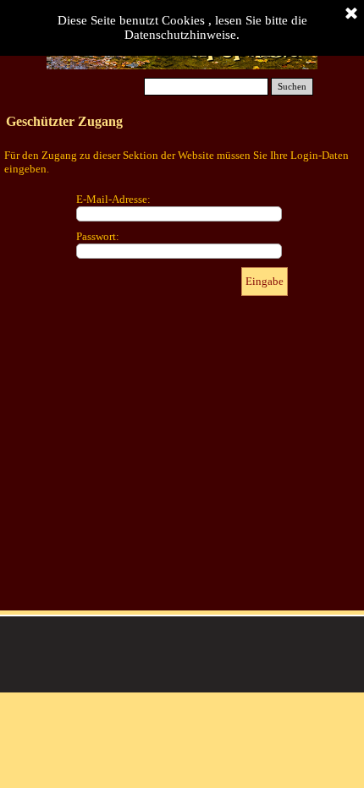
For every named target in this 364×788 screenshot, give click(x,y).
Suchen (292, 86)
